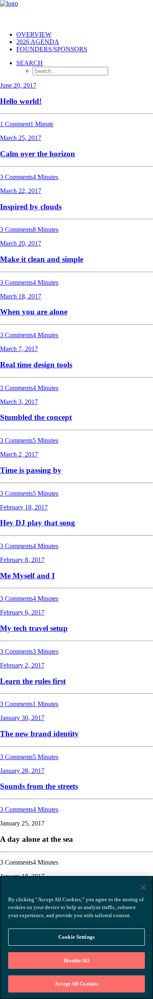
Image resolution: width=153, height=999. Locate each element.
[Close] (143, 887)
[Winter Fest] (76, 12)
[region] (76, 937)
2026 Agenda (37, 41)
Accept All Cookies (76, 984)
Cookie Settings (76, 937)
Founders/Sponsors (51, 49)
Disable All (76, 960)
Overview (33, 34)
